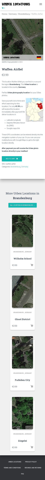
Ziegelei (22, 440)
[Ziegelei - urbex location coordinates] (22, 413)
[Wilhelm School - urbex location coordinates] (22, 231)
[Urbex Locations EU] (17, 4)
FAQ (22, 474)
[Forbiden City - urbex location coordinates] (22, 352)
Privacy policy (31, 462)
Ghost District (22, 319)
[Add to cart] (32, 265)
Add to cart (10, 159)
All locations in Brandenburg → (22, 205)
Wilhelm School (23, 258)
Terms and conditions (12, 468)
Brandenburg (24, 14)
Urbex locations (14, 462)
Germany (13, 14)
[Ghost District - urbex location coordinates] (22, 292)
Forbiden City (22, 380)
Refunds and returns (33, 468)
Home (4, 14)
